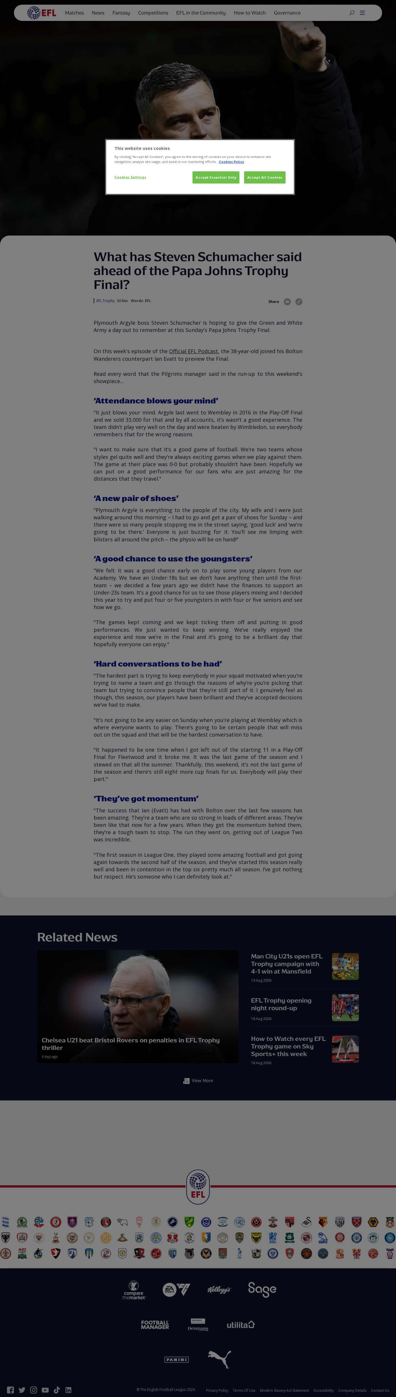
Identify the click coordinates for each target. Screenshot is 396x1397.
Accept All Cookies (264, 177)
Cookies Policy (231, 161)
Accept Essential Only (216, 177)
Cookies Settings (130, 177)
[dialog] (200, 167)
